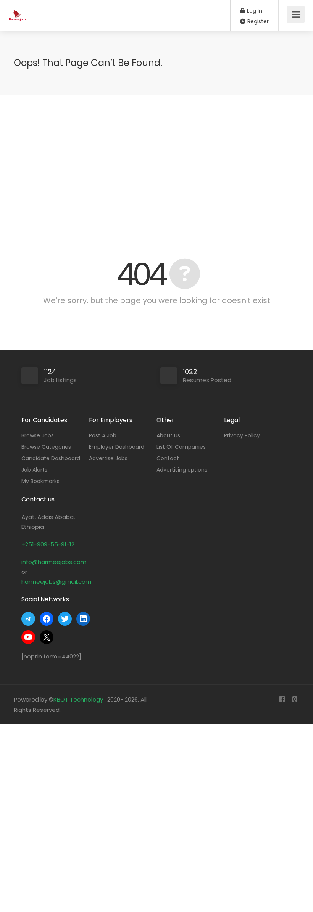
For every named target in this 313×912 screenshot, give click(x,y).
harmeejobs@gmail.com (56, 582)
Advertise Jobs (108, 458)
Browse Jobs (37, 435)
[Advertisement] (156, 167)
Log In (253, 10)
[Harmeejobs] (18, 11)
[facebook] (282, 699)
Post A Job (102, 435)
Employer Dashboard (116, 447)
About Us (168, 435)
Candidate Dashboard (50, 458)
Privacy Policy (242, 435)
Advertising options (181, 470)
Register (257, 21)
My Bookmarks (40, 481)
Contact (167, 458)
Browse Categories (46, 447)
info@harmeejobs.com (53, 562)
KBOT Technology (79, 699)
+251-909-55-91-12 (47, 544)
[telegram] (294, 699)
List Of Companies (181, 447)
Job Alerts (34, 470)
